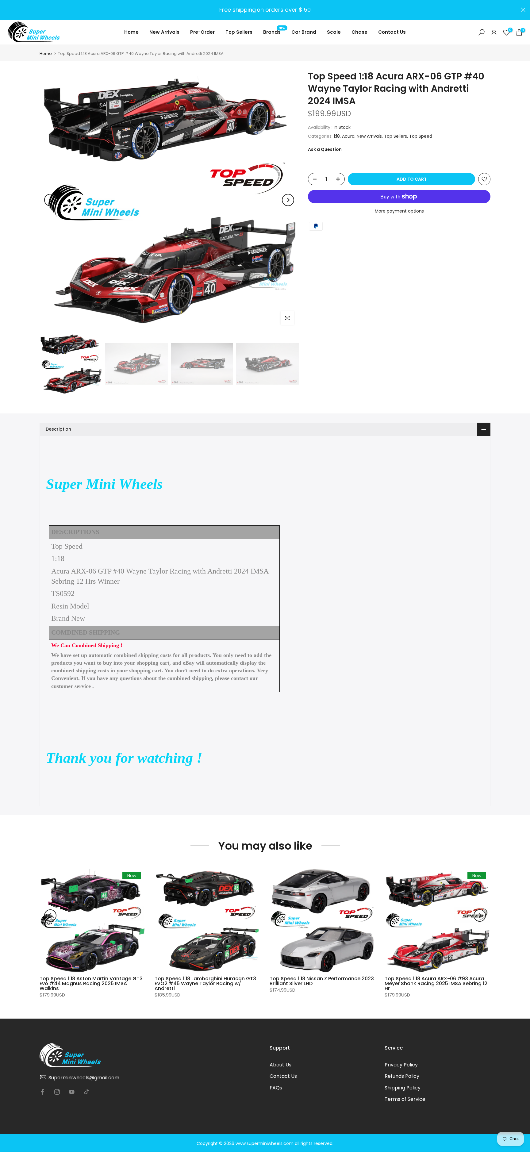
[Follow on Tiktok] (86, 1092)
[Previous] (50, 200)
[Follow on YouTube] (72, 1092)
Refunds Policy (402, 1076)
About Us (280, 1064)
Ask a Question (325, 149)
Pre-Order (202, 32)
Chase (359, 32)
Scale (334, 32)
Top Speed (420, 136)
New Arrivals (164, 32)
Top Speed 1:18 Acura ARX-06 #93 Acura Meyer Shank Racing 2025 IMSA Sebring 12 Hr (436, 983)
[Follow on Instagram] (57, 1092)
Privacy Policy (401, 1064)
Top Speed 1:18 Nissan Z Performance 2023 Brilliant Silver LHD (322, 981)
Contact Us (392, 32)
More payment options (399, 211)
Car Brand (303, 32)
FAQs (276, 1087)
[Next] (288, 200)
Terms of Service (405, 1099)
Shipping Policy (403, 1087)
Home (131, 32)
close (7, 9)
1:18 (337, 136)
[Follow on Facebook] (42, 1092)
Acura (348, 136)
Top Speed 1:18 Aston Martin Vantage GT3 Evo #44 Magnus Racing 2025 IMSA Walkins (91, 983)
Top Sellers (238, 32)
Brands (274, 31)
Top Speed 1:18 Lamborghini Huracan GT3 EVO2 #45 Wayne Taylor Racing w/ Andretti (205, 983)
